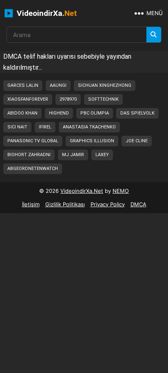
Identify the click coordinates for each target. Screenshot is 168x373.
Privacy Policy (108, 204)
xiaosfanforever (27, 99)
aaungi (58, 85)
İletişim (31, 204)
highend (59, 113)
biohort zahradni (29, 154)
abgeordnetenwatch (32, 168)
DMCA (138, 204)
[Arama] (153, 34)
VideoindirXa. (46, 13)
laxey (102, 154)
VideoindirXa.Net (81, 191)
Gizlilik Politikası (65, 204)
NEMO (121, 191)
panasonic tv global (32, 140)
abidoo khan (22, 113)
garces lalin (22, 85)
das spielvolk (137, 113)
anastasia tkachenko (89, 127)
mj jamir (73, 154)
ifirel (45, 127)
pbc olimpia (94, 113)
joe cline (137, 140)
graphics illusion (92, 140)
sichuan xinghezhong (104, 85)
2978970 (68, 99)
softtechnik (103, 99)
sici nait (17, 127)
